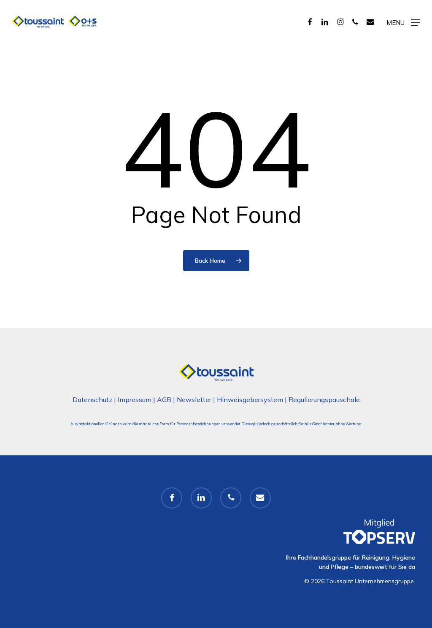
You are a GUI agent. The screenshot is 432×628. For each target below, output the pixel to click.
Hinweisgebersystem (250, 399)
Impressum (134, 399)
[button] (403, 22)
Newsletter (194, 399)
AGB (164, 399)
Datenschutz (92, 399)
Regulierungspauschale (324, 399)
